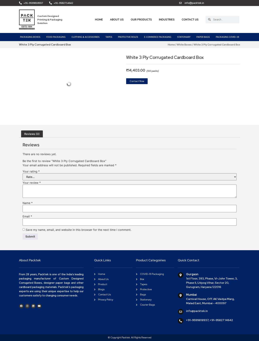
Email (27, 216)
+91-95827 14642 (221, 320)
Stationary (183, 37)
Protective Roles (128, 37)
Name (28, 203)
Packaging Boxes (30, 37)
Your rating (31, 171)
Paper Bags (203, 37)
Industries (167, 19)
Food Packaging (56, 37)
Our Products (141, 19)
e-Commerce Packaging (157, 37)
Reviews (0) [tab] (32, 134)
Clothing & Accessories (86, 37)
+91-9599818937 (197, 320)
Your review (32, 182)
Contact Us (190, 19)
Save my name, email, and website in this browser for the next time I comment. (78, 229)
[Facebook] (21, 306)
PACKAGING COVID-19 (227, 37)
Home (99, 19)
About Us (117, 19)
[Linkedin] (33, 306)
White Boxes (184, 44)
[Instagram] (27, 306)
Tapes (109, 37)
